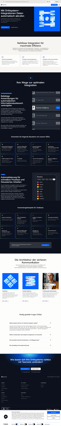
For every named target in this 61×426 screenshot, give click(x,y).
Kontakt (42, 386)
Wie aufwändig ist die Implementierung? (19, 345)
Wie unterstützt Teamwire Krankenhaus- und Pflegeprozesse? (24, 340)
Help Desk (3, 394)
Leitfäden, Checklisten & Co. (26, 396)
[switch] (25, 424)
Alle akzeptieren (53, 412)
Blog (22, 394)
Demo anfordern (54, 4)
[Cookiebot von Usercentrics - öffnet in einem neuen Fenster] (6, 424)
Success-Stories (24, 398)
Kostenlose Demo (24, 386)
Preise (2, 390)
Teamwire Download (24, 388)
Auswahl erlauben (53, 415)
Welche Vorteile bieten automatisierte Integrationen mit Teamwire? (25, 334)
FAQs (2, 402)
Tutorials (2, 398)
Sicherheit (3, 386)
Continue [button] (56, 1)
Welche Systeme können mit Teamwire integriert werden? (23, 323)
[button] (50, 1)
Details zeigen (47, 424)
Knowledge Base (4, 396)
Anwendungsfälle (4, 388)
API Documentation (4, 400)
